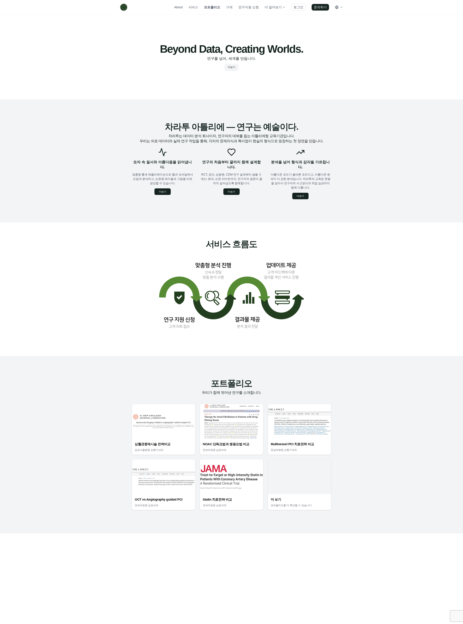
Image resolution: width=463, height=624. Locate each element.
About (178, 7)
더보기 (231, 67)
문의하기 (320, 7)
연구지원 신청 (248, 7)
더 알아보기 (273, 7)
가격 (229, 7)
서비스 (193, 7)
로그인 (298, 7)
